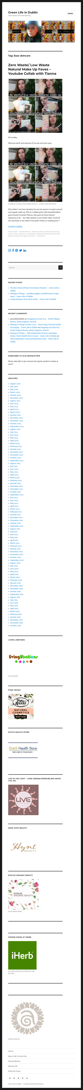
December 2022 (16, 486)
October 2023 (15, 458)
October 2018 (15, 626)
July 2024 (14, 432)
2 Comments (41, 236)
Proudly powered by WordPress (33, 1084)
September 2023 (16, 461)
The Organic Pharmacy (27, 236)
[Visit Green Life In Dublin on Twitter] (20, 251)
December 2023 (16, 452)
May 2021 (14, 537)
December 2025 (16, 398)
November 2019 (16, 589)
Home (10, 1051)
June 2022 (14, 500)
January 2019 (15, 617)
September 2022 (16, 495)
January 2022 (15, 515)
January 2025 (15, 415)
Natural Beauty (14, 1061)
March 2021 (15, 543)
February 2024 (16, 446)
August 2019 (15, 597)
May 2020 (14, 572)
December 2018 (16, 620)
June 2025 (14, 404)
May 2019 (14, 606)
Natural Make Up (24, 231)
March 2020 (15, 577)
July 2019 (14, 600)
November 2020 (16, 554)
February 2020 (16, 580)
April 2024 (14, 441)
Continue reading (15, 226)
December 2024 (16, 418)
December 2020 (16, 552)
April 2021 (14, 540)
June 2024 (14, 435)
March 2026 (15, 392)
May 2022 (14, 503)
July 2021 (13, 532)
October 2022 (15, 492)
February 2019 (16, 614)
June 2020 (14, 569)
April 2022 (14, 506)
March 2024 (15, 443)
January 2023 (15, 483)
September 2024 (16, 426)
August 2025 (15, 401)
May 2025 (14, 406)
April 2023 (14, 475)
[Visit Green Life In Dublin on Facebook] (13, 251)
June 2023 (14, 469)
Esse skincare (55, 231)
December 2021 (16, 517)
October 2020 (15, 557)
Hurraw (10, 234)
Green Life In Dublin (23, 12)
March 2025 (15, 412)
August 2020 (15, 563)
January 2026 (15, 395)
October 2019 (15, 591)
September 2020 (16, 560)
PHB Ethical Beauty (49, 234)
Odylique (40, 234)
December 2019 (16, 586)
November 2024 (16, 421)
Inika (15, 234)
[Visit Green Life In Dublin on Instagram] (9, 251)
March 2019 (15, 611)
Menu (70, 14)
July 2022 (14, 498)
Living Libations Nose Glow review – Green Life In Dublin (33, 299)
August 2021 (15, 529)
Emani (41, 231)
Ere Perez (47, 231)
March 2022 (15, 509)
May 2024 (14, 438)
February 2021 (16, 546)
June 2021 (14, 535)
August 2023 (15, 463)
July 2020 (14, 566)
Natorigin (33, 234)
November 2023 (16, 455)
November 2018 (16, 623)
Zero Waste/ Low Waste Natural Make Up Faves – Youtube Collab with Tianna (32, 69)
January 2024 (15, 449)
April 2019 (14, 609)
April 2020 (14, 574)
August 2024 (15, 429)
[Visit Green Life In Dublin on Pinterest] (16, 251)
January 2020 (15, 583)
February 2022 (16, 512)
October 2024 (15, 424)
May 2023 (14, 472)
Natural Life (12, 1066)
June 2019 (14, 603)
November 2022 (16, 489)
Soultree (16, 236)
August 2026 (15, 384)
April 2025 (14, 409)
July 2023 (14, 466)
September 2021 (16, 526)
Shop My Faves (14, 1071)
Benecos (35, 231)
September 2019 (16, 594)
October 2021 (15, 523)
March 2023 (15, 478)
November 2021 (16, 520)
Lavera (20, 234)
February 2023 (16, 480)
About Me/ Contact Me (17, 1056)
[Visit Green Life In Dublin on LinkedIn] (24, 251)
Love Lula (26, 234)
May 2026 (14, 389)
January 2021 (15, 549)
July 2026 (14, 387)
